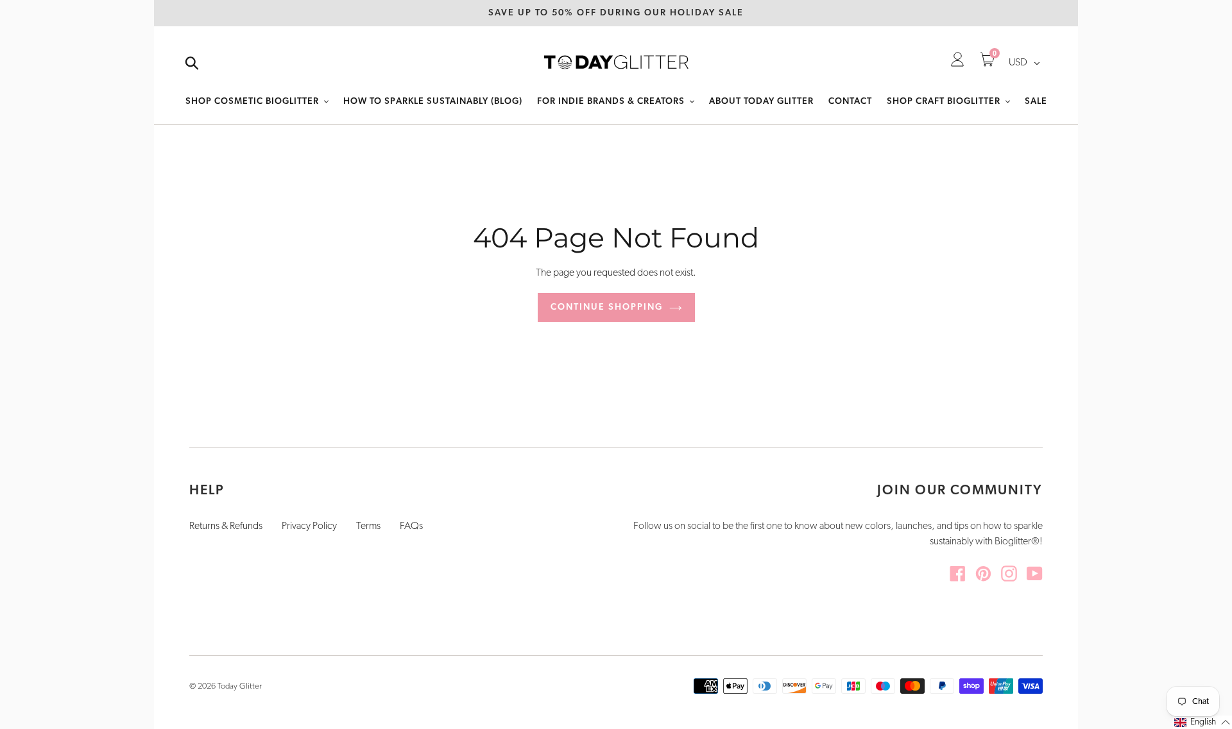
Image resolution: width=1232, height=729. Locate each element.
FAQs (411, 526)
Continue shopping (607, 307)
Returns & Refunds (225, 526)
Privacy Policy (309, 526)
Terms (368, 526)
